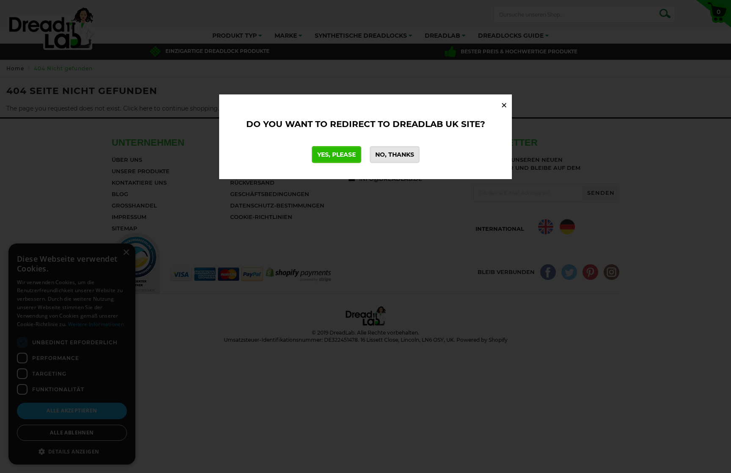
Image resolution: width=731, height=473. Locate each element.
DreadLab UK (426, 124)
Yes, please (336, 154)
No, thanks (394, 154)
